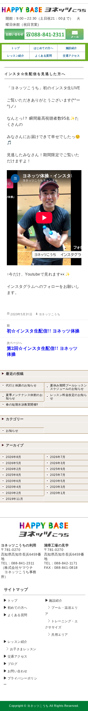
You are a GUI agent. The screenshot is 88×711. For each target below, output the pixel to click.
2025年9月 (58, 469)
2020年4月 (13, 487)
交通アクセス (17, 656)
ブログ (13, 664)
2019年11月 (14, 499)
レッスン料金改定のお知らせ (68, 396)
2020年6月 (13, 481)
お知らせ (12, 430)
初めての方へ (17, 607)
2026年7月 (58, 457)
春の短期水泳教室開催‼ (22, 404)
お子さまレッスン (23, 649)
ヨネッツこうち (49, 314)
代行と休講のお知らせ (21, 385)
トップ (13, 600)
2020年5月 (58, 481)
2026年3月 (58, 463)
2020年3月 (58, 487)
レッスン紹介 (17, 642)
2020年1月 (58, 493)
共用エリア (59, 634)
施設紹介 (55, 600)
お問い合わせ (17, 671)
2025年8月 (13, 475)
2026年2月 (13, 469)
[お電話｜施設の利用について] (35, 37)
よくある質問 (17, 615)
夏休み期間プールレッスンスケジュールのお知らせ (68, 387)
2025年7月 (58, 475)
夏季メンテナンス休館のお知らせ (24, 396)
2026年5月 (13, 463)
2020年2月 (13, 493)
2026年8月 (13, 457)
